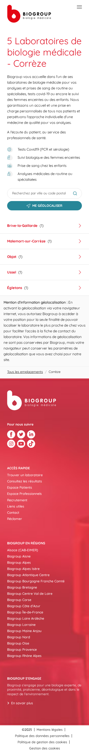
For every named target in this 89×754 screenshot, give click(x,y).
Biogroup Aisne (19, 556)
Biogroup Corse (19, 600)
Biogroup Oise (18, 643)
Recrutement (17, 500)
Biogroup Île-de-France (25, 612)
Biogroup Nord (18, 637)
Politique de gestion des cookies (42, 742)
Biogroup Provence (22, 649)
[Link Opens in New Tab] (11, 434)
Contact (13, 512)
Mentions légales (50, 729)
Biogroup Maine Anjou (24, 631)
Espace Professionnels (24, 494)
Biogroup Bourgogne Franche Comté (36, 581)
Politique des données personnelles (42, 736)
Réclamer (14, 519)
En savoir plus (22, 703)
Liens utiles (15, 506)
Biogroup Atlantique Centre (28, 575)
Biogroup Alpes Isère (23, 569)
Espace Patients (19, 487)
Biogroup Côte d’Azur (23, 606)
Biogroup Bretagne (22, 587)
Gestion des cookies (44, 748)
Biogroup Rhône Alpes (24, 656)
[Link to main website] (29, 14)
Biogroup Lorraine (21, 625)
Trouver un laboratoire (25, 475)
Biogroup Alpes (19, 562)
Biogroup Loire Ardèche (25, 618)
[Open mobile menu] (79, 7)
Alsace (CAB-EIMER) (22, 550)
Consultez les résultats (24, 481)
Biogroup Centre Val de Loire (29, 593)
